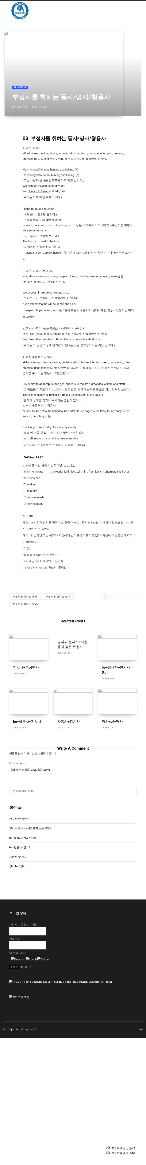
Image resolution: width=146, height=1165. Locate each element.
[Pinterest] (132, 106)
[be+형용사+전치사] (28, 702)
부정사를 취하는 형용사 (26, 604)
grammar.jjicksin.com (91, 982)
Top (140, 1029)
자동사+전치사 (68, 721)
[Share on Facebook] (115, 106)
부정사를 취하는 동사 (25, 596)
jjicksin (22, 106)
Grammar (20, 87)
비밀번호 (14, 938)
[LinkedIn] (127, 106)
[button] (18, 770)
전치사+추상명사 (26, 667)
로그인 (39, 753)
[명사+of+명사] (117, 702)
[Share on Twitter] (121, 106)
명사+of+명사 (112, 721)
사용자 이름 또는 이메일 (23, 924)
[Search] (137, 10)
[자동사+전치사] (73, 702)
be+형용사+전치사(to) (22, 837)
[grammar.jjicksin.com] (20, 10)
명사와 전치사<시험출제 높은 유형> (30, 828)
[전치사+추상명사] (28, 647)
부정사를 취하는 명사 (58, 596)
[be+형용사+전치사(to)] (117, 647)
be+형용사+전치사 (27, 721)
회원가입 (26, 967)
